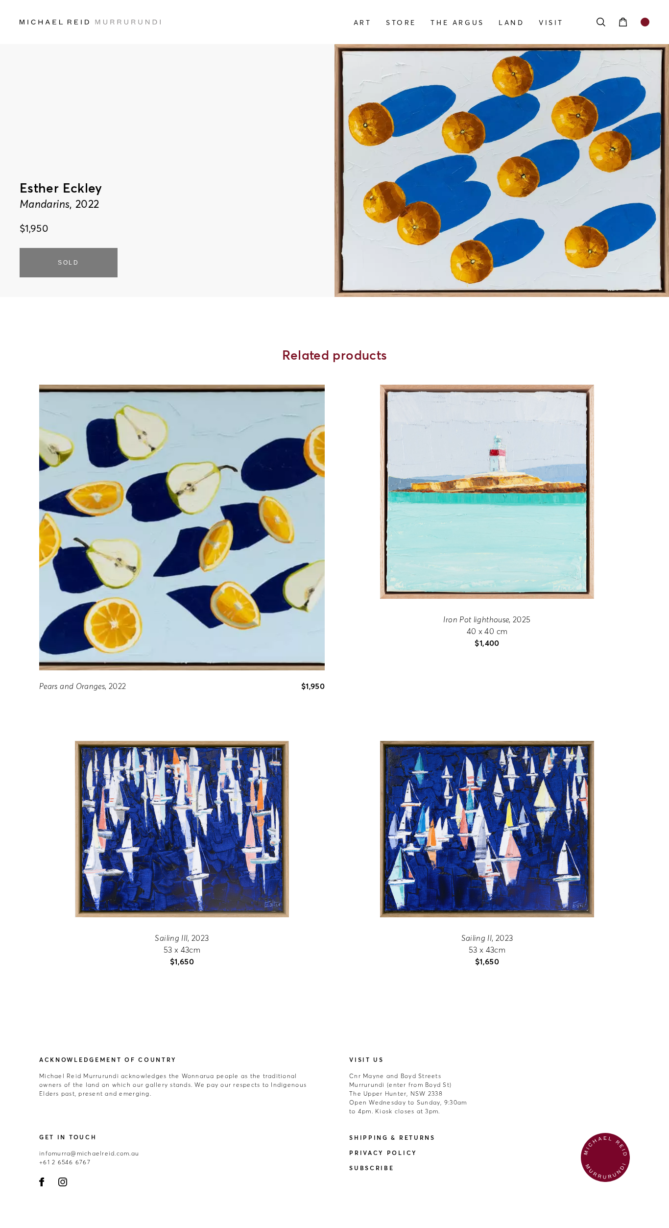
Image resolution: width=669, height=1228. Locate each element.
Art (363, 22)
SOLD (68, 262)
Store (401, 22)
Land (511, 22)
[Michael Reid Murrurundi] (114, 22)
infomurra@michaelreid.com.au (89, 1153)
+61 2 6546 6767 (65, 1162)
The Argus (457, 22)
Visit (551, 22)
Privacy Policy (383, 1152)
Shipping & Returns (392, 1137)
